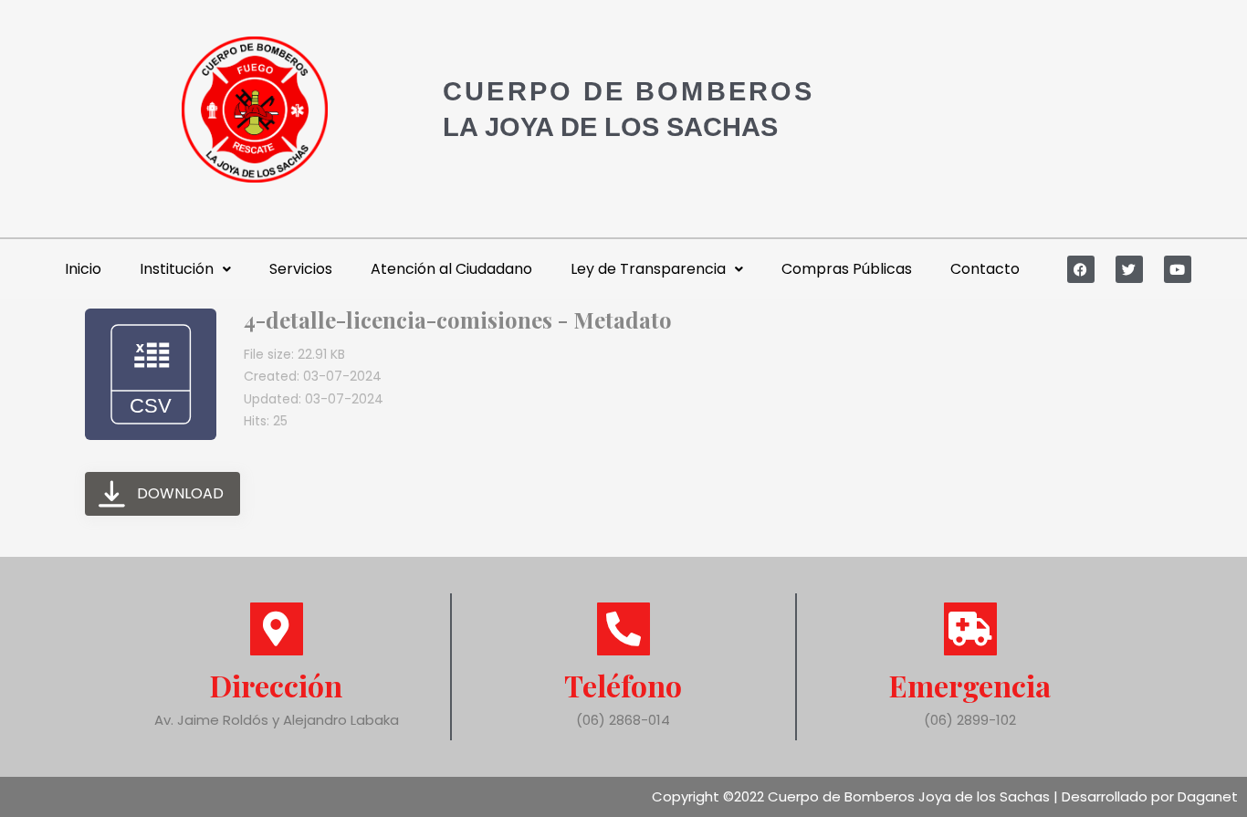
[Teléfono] (623, 628)
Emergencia (970, 685)
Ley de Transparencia (648, 268)
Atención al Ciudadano (451, 268)
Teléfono (623, 685)
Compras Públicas (846, 268)
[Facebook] (1081, 269)
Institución (177, 268)
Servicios (300, 268)
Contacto (985, 268)
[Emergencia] (970, 628)
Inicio (83, 268)
